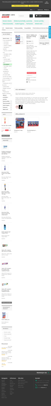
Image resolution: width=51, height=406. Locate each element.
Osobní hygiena (19, 23)
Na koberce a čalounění (6, 48)
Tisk (29, 81)
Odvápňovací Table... (18, 130)
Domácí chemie (7, 21)
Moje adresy (20, 385)
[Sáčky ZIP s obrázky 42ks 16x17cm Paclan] (5, 245)
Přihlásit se (46, 9)
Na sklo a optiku (7, 59)
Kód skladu (28, 41)
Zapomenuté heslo (7, 340)
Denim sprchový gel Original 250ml (6, 232)
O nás (5, 336)
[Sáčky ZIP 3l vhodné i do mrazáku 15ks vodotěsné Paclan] (5, 263)
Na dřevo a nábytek (7, 45)
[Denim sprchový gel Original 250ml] (5, 227)
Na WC (5, 67)
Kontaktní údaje (7, 338)
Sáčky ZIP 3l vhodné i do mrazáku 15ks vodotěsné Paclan (6, 269)
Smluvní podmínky (7, 334)
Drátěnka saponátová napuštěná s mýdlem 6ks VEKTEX (6, 152)
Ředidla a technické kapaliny (6, 89)
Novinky (11, 382)
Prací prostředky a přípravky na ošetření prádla (6, 80)
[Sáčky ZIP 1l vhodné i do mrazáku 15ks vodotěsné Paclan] (5, 284)
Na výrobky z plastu (8, 66)
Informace (5, 328)
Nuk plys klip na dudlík (6, 125)
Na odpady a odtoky (8, 54)
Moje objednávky (21, 380)
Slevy (4, 114)
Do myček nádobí (6, 74)
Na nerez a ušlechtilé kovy (7, 51)
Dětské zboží (38, 23)
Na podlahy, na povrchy (6, 56)
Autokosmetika (6, 86)
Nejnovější (5, 140)
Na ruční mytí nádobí (7, 76)
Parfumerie (29, 23)
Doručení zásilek (7, 332)
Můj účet (20, 378)
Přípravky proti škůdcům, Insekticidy (6, 92)
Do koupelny (6, 43)
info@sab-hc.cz (44, 387)
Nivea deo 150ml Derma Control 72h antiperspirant (6, 213)
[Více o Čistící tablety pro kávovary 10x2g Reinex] (5, 315)
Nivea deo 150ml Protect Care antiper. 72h (6, 173)
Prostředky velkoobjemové (6, 70)
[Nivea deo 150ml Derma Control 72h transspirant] (5, 207)
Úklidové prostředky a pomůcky (23, 21)
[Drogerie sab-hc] (9, 16)
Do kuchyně (6, 42)
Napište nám (40, 9)
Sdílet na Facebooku (32, 79)
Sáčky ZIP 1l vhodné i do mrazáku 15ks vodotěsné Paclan (6, 290)
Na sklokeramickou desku (7, 62)
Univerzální (6, 73)
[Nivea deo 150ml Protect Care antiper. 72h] (5, 167)
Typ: (27, 43)
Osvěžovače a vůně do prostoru (6, 84)
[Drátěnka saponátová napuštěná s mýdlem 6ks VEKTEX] (5, 147)
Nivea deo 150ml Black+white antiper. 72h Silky (6, 193)
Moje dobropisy (21, 383)
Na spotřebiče (6, 64)
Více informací (47, 2)
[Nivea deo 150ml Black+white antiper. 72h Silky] (5, 187)
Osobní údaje (21, 387)
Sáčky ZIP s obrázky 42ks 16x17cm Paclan (6, 251)
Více (2, 366)
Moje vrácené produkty (23, 382)
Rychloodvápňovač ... (32, 130)
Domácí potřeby (39, 21)
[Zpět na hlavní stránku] (3, 28)
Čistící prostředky (6, 40)
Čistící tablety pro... (6, 319)
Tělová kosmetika (8, 23)
